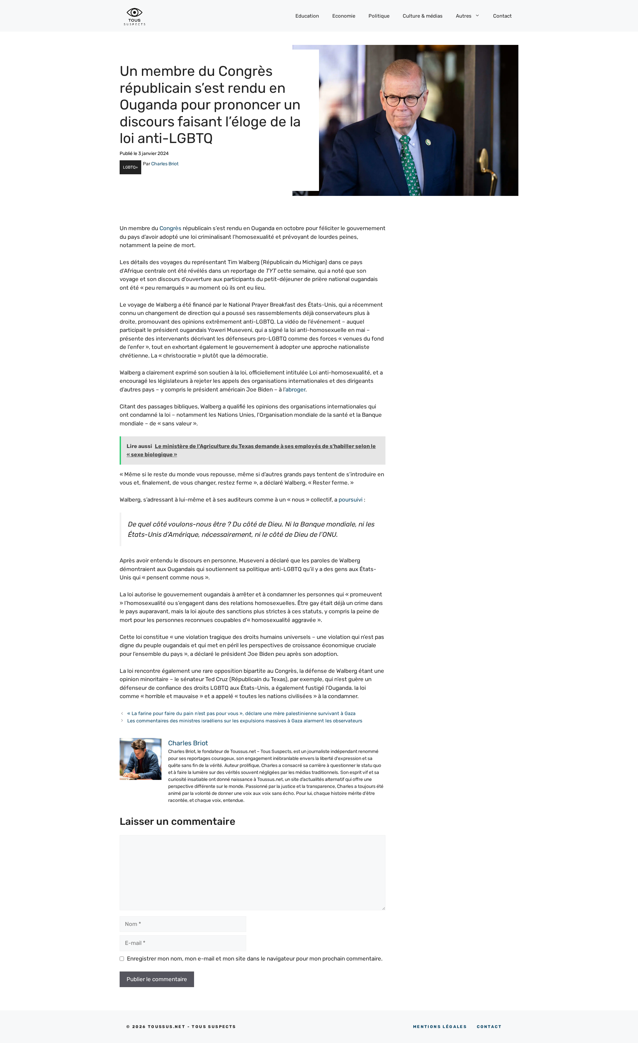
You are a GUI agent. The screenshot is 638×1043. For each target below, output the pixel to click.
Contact (502, 16)
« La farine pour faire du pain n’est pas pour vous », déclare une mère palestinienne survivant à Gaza (241, 713)
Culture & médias (423, 16)
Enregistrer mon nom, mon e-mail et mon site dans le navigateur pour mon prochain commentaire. (254, 958)
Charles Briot (164, 164)
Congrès (170, 228)
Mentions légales (440, 1026)
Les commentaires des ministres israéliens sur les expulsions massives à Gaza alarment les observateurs (244, 721)
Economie (343, 16)
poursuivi (351, 499)
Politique (379, 16)
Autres (464, 16)
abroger (295, 389)
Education (307, 16)
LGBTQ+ (130, 167)
